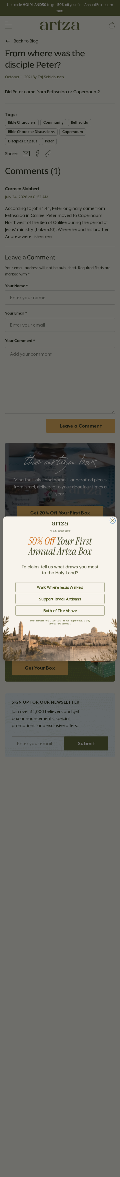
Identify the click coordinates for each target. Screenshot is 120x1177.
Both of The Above (60, 610)
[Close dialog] (112, 520)
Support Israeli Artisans (60, 598)
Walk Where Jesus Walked (60, 587)
